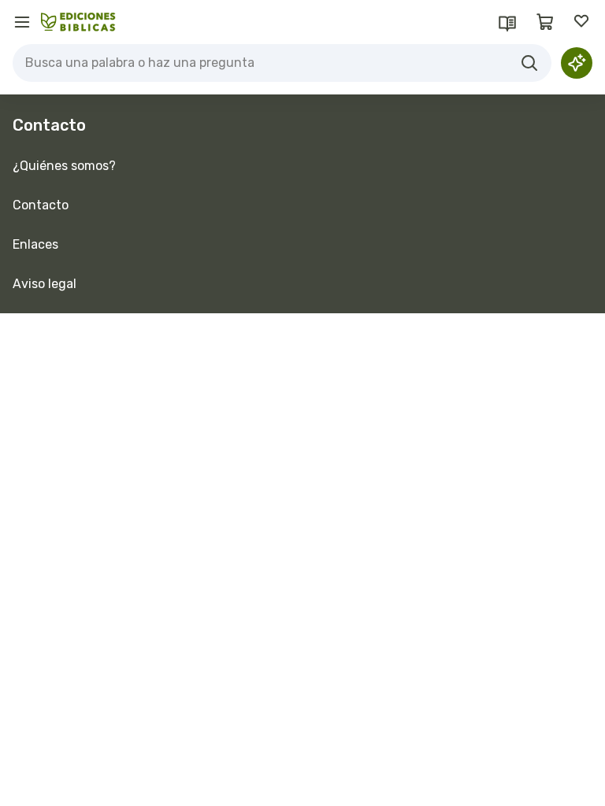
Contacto (41, 205)
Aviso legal (44, 283)
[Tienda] (545, 22)
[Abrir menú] (22, 22)
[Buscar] (529, 63)
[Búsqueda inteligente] (576, 63)
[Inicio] (78, 22)
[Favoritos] (582, 22)
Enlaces (35, 244)
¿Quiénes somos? (64, 165)
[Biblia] (507, 22)
